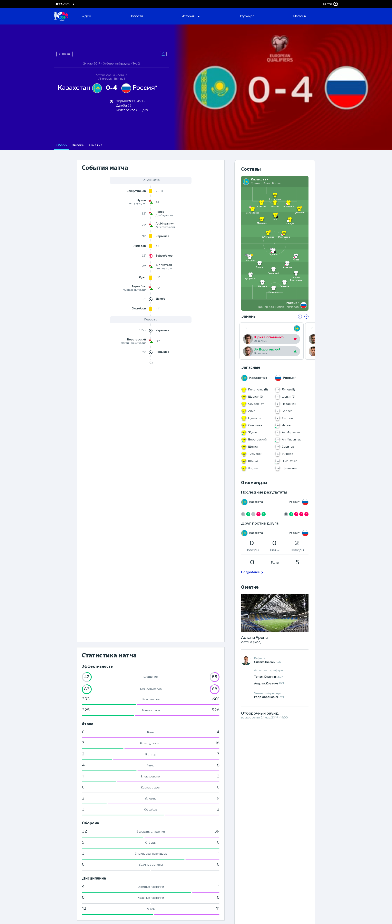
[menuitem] (100, 16)
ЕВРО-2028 (61, 16)
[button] (190, 16)
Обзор (61, 145)
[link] (86, 16)
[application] (280, 87)
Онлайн (78, 145)
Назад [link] (66, 54)
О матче (95, 145)
